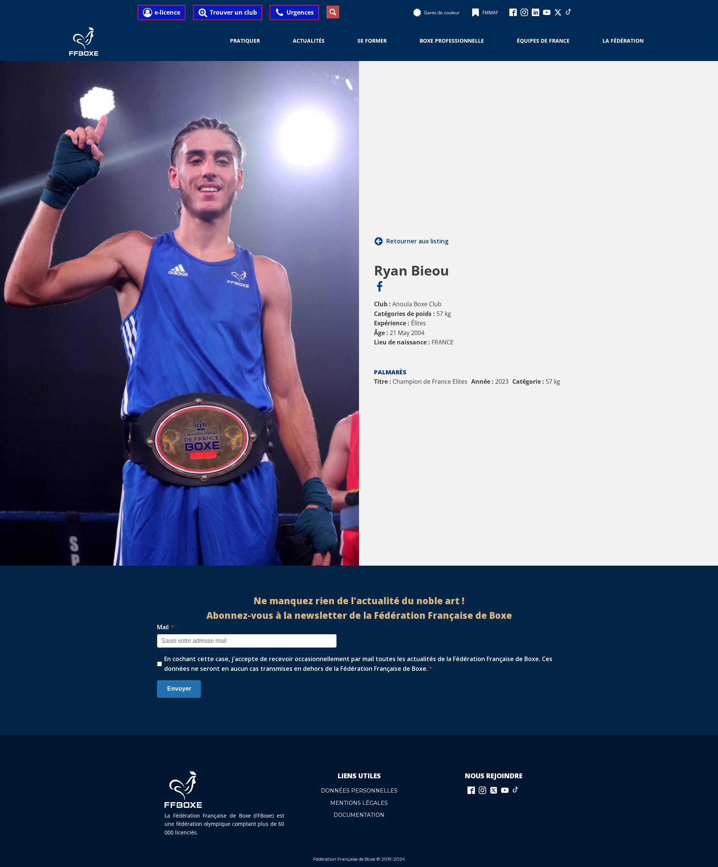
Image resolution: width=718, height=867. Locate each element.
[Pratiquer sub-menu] (264, 41)
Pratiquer (245, 40)
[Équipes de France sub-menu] (574, 41)
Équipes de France (543, 40)
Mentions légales (359, 803)
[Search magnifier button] (332, 12)
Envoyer (179, 688)
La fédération (623, 40)
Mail (165, 627)
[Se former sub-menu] (391, 41)
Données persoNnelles (359, 790)
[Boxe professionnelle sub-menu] (488, 41)
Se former (372, 40)
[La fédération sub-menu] (648, 41)
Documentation (359, 815)
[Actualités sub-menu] (329, 41)
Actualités (309, 40)
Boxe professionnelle (452, 40)
